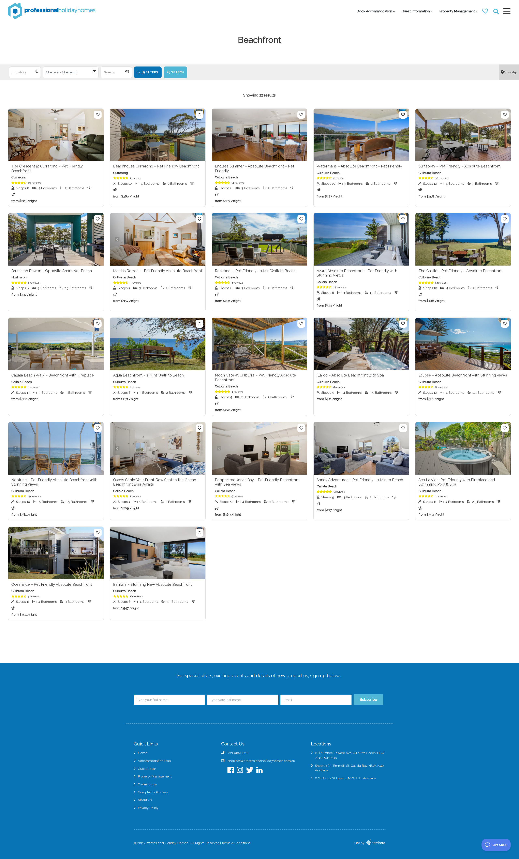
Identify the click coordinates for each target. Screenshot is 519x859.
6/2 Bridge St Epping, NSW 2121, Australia (345, 778)
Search (177, 72)
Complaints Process (153, 792)
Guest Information (416, 11)
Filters (150, 72)
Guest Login (147, 769)
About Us (145, 800)
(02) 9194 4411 (237, 753)
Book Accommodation (374, 11)
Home (142, 753)
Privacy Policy (148, 808)
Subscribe (368, 699)
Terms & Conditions (236, 843)
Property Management (457, 11)
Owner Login (147, 784)
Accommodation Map (154, 761)
